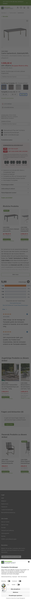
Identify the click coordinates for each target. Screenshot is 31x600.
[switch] (3, 590)
